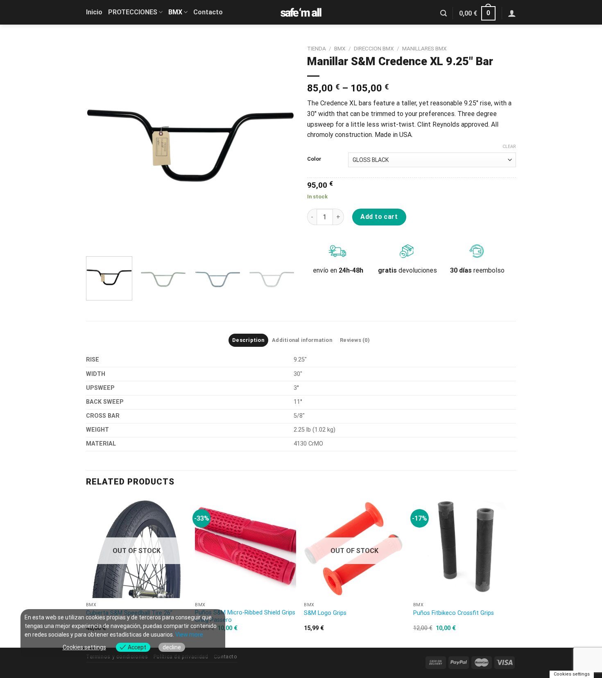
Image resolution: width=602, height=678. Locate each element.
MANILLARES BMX (424, 48)
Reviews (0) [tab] (355, 340)
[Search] (443, 13)
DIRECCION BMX (374, 48)
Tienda (316, 48)
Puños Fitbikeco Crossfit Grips (453, 613)
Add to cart (379, 217)
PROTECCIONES (132, 12)
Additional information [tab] (302, 340)
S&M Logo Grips (325, 613)
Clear (509, 146)
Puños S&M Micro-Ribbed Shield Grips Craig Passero (245, 616)
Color (314, 159)
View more (189, 634)
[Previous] (100, 145)
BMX (175, 12)
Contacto (208, 12)
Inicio (94, 12)
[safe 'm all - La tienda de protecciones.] (301, 12)
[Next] (280, 145)
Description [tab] (248, 340)
